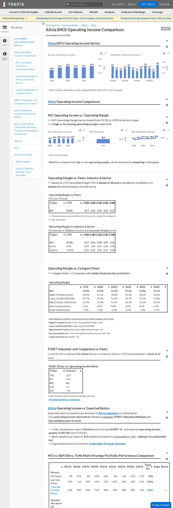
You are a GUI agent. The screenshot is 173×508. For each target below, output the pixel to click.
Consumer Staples (70, 25)
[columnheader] (57, 203)
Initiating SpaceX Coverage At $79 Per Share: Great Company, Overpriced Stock (74, 18)
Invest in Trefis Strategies (23, 11)
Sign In (164, 4)
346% (150, 490)
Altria (93, 25)
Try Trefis (148, 4)
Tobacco (85, 25)
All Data (118, 4)
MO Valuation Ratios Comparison (64, 399)
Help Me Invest (53, 11)
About (132, 4)
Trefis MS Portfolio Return (55, 490)
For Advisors (76, 11)
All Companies (52, 25)
